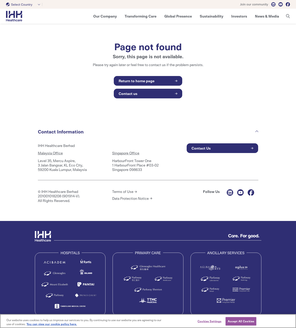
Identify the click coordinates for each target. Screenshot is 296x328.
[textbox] (20, 4)
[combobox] (24, 4)
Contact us (128, 93)
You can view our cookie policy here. (52, 324)
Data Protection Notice (130, 198)
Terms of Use (123, 191)
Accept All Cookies (241, 321)
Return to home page (136, 80)
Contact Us (201, 148)
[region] (148, 321)
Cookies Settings (209, 321)
